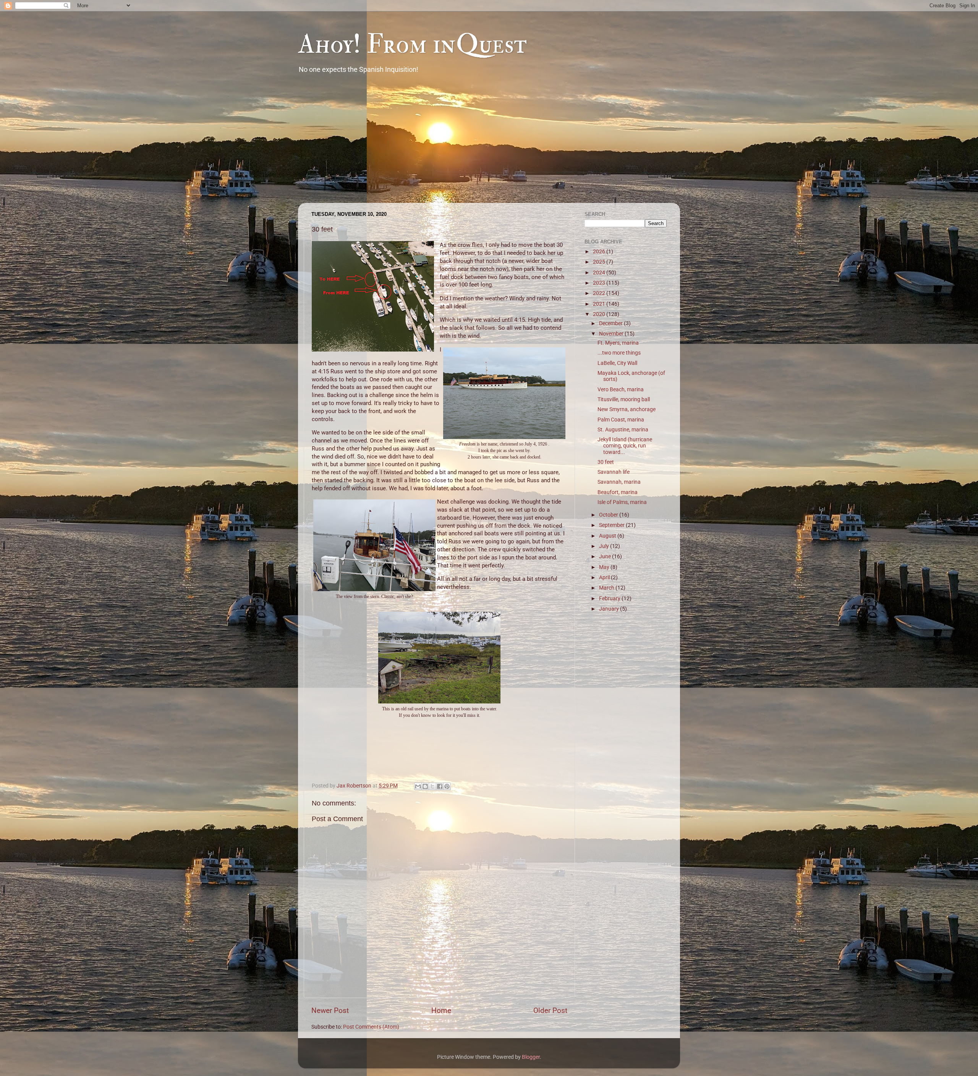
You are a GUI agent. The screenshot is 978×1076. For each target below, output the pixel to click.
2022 (599, 293)
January (609, 609)
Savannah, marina (619, 482)
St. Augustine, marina (622, 429)
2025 (599, 262)
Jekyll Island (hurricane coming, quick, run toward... (624, 445)
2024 (599, 272)
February (610, 598)
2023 (599, 283)
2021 (599, 304)
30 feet (605, 462)
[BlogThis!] (425, 786)
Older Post (550, 1010)
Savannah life (613, 472)
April (605, 577)
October (609, 515)
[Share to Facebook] (440, 786)
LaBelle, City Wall (617, 363)
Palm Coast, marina (620, 419)
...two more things (619, 353)
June (605, 556)
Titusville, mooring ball (623, 399)
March (607, 588)
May (604, 567)
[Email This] (418, 786)
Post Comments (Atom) (371, 1027)
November (612, 334)
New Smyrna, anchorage (626, 409)
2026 (599, 251)
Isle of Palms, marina (622, 502)
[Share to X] (432, 786)
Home (441, 1010)
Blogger (531, 1057)
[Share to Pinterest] (447, 786)
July (604, 546)
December (611, 323)
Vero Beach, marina (620, 389)
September (612, 525)
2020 (599, 314)
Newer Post (330, 1010)
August (608, 536)
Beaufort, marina (617, 492)
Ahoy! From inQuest (412, 44)
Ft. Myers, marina (618, 343)
